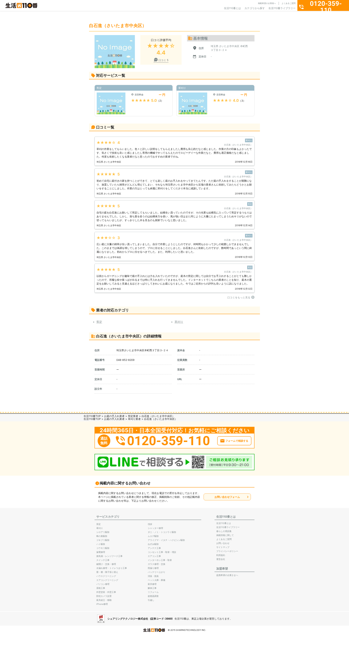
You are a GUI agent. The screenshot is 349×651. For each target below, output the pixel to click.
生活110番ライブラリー (282, 8)
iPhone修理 (102, 604)
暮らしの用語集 (224, 531)
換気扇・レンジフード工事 (109, 556)
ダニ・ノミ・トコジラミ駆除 (162, 532)
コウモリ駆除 (102, 548)
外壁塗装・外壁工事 (106, 592)
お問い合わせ (222, 543)
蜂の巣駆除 (101, 536)
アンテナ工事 (154, 548)
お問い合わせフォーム (227, 496)
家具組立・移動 (104, 600)
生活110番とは (232, 8)
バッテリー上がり (156, 572)
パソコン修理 (102, 584)
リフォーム (153, 592)
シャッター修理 (155, 528)
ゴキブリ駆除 (102, 540)
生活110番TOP (92, 416)
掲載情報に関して (225, 535)
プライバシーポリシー (227, 551)
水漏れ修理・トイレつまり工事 (111, 568)
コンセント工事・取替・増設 (162, 552)
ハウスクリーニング (106, 576)
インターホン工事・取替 (160, 560)
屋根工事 (100, 588)
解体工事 (152, 588)
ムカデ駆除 (153, 536)
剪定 (99, 322)
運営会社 (220, 559)
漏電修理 (100, 552)
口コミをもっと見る (238, 297)
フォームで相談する (236, 440)
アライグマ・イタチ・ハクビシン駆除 (166, 540)
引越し (151, 600)
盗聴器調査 (153, 596)
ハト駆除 (100, 544)
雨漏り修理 (153, 568)
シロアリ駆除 (102, 532)
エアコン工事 (154, 556)
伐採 (150, 524)
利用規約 (220, 555)
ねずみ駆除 (153, 544)
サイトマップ (222, 547)
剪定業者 (133, 416)
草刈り (178, 322)
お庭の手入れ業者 (114, 416)
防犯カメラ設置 (104, 596)
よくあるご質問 (289, 3)
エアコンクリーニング (107, 580)
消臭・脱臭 (153, 576)
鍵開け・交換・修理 (106, 564)
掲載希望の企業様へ (267, 3)
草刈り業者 (134, 418)
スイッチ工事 (102, 560)
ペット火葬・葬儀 (156, 580)
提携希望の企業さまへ (227, 575)
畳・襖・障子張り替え (107, 572)
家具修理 (152, 584)
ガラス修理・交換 (156, 564)
